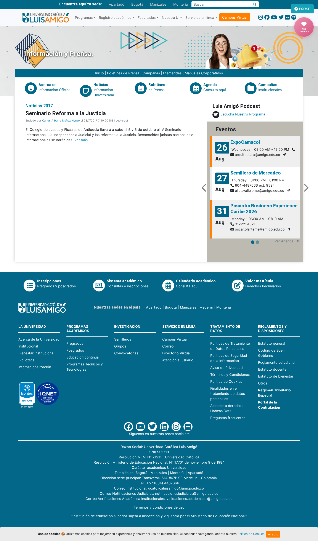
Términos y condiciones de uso (159, 507)
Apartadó (116, 4)
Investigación (127, 327)
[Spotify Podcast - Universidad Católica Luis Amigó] (293, 17)
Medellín (206, 307)
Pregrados (74, 343)
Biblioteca (26, 360)
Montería (180, 4)
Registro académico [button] (115, 17)
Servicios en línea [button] (200, 17)
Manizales (158, 4)
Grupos (120, 346)
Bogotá (137, 4)
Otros (262, 383)
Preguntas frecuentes (227, 418)
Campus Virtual (234, 17)
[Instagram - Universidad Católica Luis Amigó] (260, 17)
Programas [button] (84, 17)
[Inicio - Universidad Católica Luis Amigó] (46, 17)
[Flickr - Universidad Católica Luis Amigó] (287, 17)
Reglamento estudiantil (277, 362)
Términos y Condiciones (230, 374)
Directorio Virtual (176, 353)
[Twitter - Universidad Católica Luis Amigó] (281, 17)
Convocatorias (126, 353)
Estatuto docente (272, 369)
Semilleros (122, 339)
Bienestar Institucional (36, 353)
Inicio (100, 73)
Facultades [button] (147, 17)
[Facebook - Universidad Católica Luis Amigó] (267, 17)
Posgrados (75, 350)
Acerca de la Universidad (38, 339)
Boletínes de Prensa (123, 73)
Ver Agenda (285, 241)
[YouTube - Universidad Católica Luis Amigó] (274, 17)
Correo (168, 346)
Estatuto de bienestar (275, 376)
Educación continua (82, 357)
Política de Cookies (226, 381)
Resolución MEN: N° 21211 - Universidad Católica (159, 457)
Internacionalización (34, 367)
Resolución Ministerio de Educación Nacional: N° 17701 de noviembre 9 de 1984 (159, 462)
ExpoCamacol (245, 142)
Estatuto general (271, 343)
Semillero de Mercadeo (255, 173)
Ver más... (82, 140)
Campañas (151, 73)
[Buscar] (255, 4)
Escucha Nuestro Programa (242, 114)
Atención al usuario (177, 360)
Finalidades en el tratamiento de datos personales (227, 393)
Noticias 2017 (39, 105)
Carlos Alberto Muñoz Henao (61, 120)
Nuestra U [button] (170, 17)
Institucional (28, 346)
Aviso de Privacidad (226, 367)
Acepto (273, 534)
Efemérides (172, 73)
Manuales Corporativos (204, 73)
